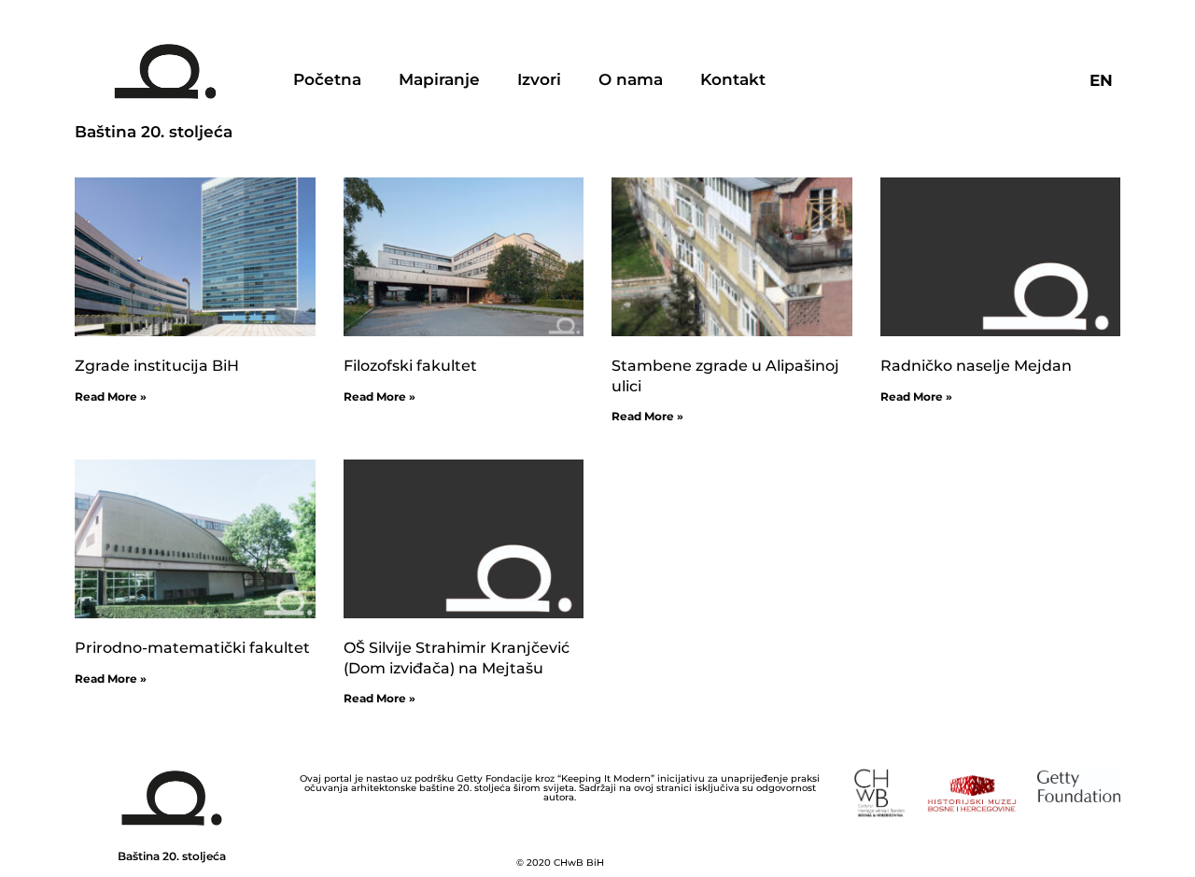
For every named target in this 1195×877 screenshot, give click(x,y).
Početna (327, 79)
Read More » (111, 396)
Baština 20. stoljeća (153, 131)
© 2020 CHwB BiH (560, 862)
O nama (630, 79)
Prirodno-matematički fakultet (192, 648)
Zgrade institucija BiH (157, 366)
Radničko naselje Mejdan (976, 366)
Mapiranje (439, 79)
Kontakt (733, 79)
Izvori (539, 79)
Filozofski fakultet (410, 366)
